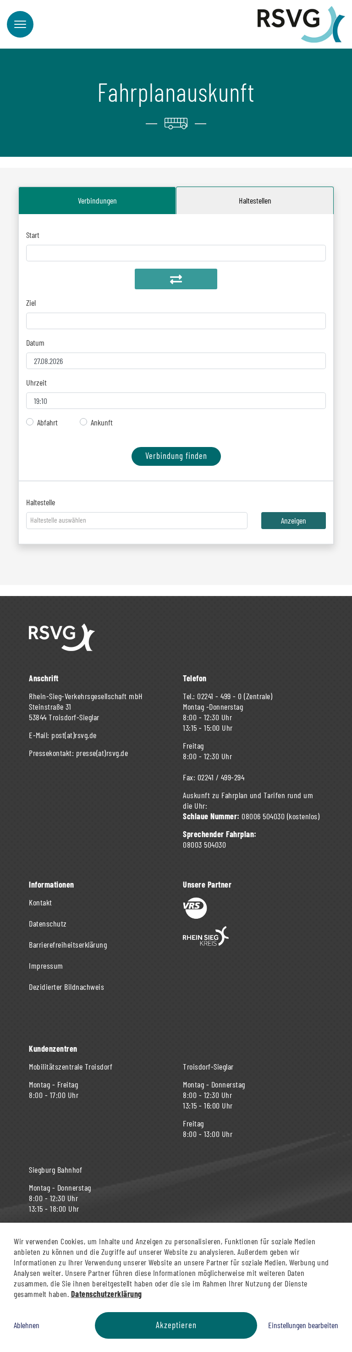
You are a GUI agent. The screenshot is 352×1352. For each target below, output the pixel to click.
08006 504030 (263, 816)
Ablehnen (26, 1325)
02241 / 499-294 (221, 777)
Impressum (46, 965)
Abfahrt (47, 422)
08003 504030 (204, 844)
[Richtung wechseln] (176, 279)
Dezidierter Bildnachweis (66, 987)
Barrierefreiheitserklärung (68, 944)
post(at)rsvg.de (74, 735)
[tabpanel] (176, 347)
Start (32, 235)
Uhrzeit (36, 382)
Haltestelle (40, 502)
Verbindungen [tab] (97, 200)
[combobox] (137, 520)
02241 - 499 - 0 (219, 696)
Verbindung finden (176, 455)
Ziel (31, 303)
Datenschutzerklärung (106, 1294)
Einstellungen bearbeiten (303, 1325)
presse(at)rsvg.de (102, 753)
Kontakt (40, 902)
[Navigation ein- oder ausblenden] (20, 24)
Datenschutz (48, 923)
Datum (35, 342)
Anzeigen (293, 520)
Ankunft (102, 422)
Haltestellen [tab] (255, 200)
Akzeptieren (176, 1324)
